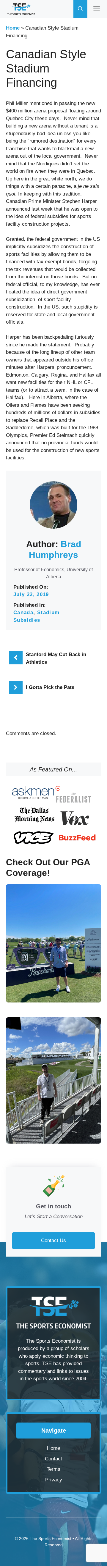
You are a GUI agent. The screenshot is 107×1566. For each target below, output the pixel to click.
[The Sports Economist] (21, 9)
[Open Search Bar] (80, 9)
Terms (53, 1469)
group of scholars (70, 1348)
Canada (23, 612)
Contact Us (53, 1240)
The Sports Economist (50, 1538)
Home (13, 28)
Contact (53, 1459)
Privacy (53, 1480)
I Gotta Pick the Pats (50, 687)
